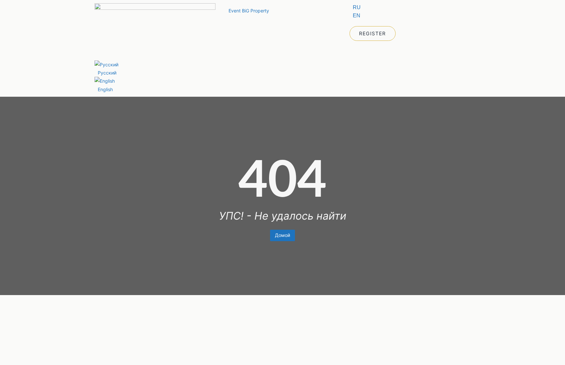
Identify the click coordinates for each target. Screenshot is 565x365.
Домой (282, 235)
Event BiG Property (249, 10)
